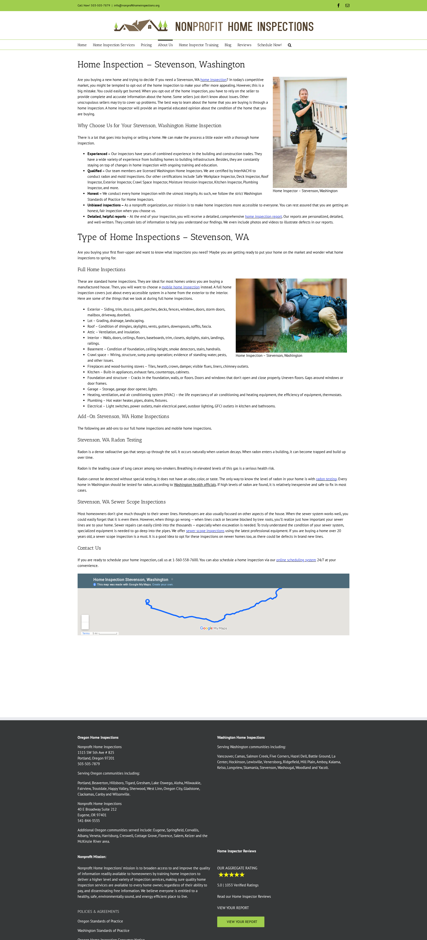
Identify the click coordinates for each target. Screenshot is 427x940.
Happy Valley (118, 788)
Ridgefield (291, 762)
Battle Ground (319, 756)
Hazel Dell (299, 756)
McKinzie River (89, 841)
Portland (84, 782)
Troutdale (99, 788)
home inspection (213, 79)
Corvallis (191, 830)
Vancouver (225, 756)
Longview (234, 767)
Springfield (175, 830)
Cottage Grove (146, 835)
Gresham (143, 782)
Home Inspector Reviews (251, 896)
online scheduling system (296, 560)
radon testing (326, 479)
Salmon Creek (257, 756)
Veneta (94, 835)
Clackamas (86, 794)
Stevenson (268, 767)
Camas (240, 756)
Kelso (221, 767)
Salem (178, 835)
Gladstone (191, 788)
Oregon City (173, 788)
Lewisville (254, 762)
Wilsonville (120, 794)
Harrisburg (110, 835)
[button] (289, 45)
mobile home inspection (181, 287)
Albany (83, 835)
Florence (165, 835)
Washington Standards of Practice (103, 930)
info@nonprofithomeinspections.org (136, 5)
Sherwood (137, 788)
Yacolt (323, 767)
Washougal (286, 767)
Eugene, (159, 830)
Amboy (322, 762)
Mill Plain (307, 762)
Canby (100, 794)
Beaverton (100, 782)
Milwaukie (192, 782)
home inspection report (263, 216)
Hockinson (237, 762)
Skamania (250, 767)
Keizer (190, 835)
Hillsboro (116, 782)
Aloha (178, 782)
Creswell (126, 835)
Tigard (130, 782)
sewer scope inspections (205, 530)
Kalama (334, 762)
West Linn (154, 788)
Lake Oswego (161, 782)
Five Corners (279, 756)
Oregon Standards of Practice (100, 921)
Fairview (84, 788)
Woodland (303, 767)
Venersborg (272, 762)
